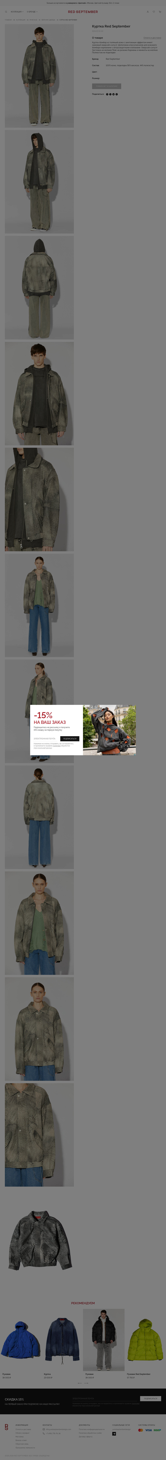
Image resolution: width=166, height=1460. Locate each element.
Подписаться (69, 739)
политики (57, 746)
